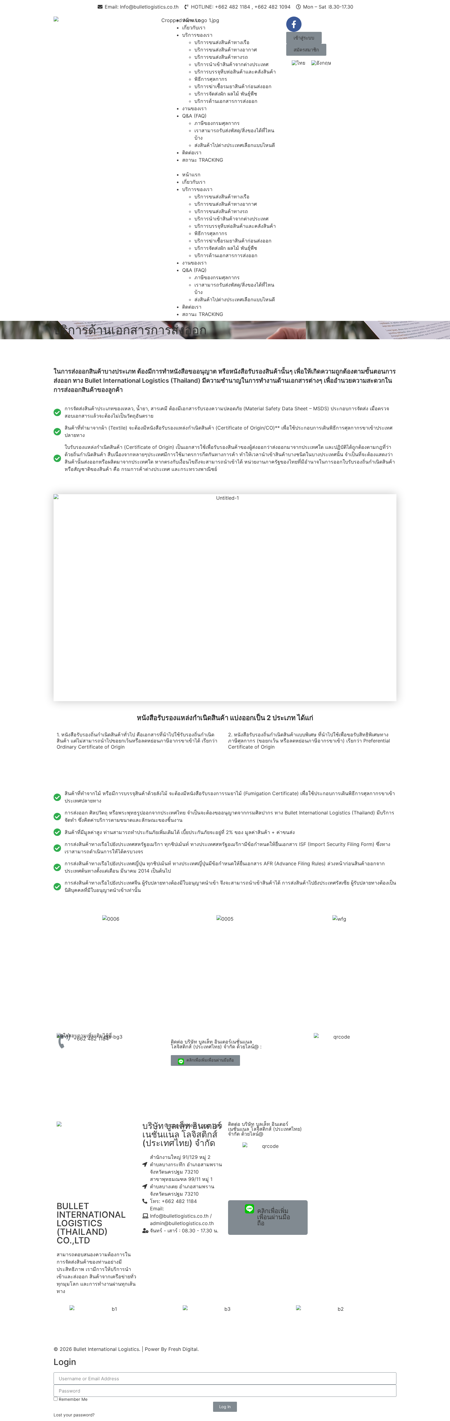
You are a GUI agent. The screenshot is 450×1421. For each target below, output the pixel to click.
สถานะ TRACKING (202, 160)
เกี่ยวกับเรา (193, 27)
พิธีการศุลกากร (210, 79)
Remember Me (73, 1399)
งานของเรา (194, 108)
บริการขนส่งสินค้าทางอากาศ (225, 50)
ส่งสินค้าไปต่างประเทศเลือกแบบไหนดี (234, 145)
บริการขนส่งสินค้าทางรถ (221, 57)
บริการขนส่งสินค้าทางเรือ (221, 42)
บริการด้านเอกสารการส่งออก (225, 101)
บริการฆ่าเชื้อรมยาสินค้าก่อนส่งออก (233, 86)
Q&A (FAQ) (194, 116)
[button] (225, 167)
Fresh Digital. (183, 1349)
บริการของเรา (197, 35)
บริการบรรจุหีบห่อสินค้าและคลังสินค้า (235, 72)
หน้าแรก (191, 20)
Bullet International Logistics (106, 1349)
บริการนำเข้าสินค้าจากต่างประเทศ (231, 64)
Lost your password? (74, 1414)
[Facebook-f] (294, 24)
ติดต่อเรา (191, 152)
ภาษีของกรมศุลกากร (217, 123)
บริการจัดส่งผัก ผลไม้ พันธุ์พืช (225, 94)
